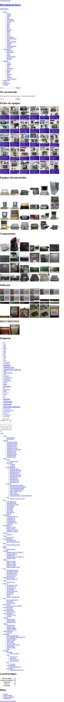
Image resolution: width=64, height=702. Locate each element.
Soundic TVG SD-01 (12, 530)
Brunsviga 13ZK (14, 653)
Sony (8, 34)
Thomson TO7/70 (11, 622)
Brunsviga (9, 652)
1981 (4, 343)
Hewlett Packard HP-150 (13, 542)
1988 (4, 354)
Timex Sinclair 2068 (12, 591)
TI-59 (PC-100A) (11, 615)
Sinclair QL (10, 594)
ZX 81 (8, 595)
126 (15, 680)
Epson (8, 23)
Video (8, 53)
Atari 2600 (6, 376)
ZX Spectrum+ (11, 589)
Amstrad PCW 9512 (12, 445)
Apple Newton (14, 461)
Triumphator (10, 668)
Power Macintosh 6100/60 (17, 488)
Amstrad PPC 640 (11, 452)
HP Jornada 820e (11, 540)
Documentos (6, 80)
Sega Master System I (12, 570)
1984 (4, 348)
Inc (4, 388)
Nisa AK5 (12, 664)
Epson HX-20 (10, 537)
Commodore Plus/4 (12, 522)
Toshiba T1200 (11, 627)
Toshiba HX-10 (11, 625)
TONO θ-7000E (11, 647)
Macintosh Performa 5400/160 (18, 486)
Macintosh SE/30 (14, 473)
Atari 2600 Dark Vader (13, 504)
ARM (8, 460)
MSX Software (6, 392)
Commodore (10, 19)
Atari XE (9, 513)
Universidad (6, 411)
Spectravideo (10, 37)
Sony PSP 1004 (11, 603)
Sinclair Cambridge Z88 (13, 597)
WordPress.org (7, 698)
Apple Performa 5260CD (16, 485)
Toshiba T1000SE (11, 628)
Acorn (8, 13)
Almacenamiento (11, 56)
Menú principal (4, 9)
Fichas (5, 12)
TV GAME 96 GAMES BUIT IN (16, 637)
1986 (4, 351)
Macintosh (6, 389)
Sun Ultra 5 (10, 609)
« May (1, 433)
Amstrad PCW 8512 (12, 443)
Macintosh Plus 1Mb (15, 475)
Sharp (4, 580)
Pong (4, 395)
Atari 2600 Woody (11, 503)
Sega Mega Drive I (12, 573)
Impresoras (9, 58)
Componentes (7, 49)
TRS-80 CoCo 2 (11, 612)
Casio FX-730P (11, 640)
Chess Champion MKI (13, 635)
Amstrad (9, 15)
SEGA (8, 32)
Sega (4, 397)
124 (15, 678)
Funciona (7, 386)
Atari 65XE (10, 509)
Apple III (12, 464)
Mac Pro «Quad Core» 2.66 (17, 498)
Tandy (8, 40)
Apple (8, 16)
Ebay (5, 384)
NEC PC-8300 (10, 643)
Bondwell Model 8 (12, 638)
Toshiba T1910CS (11, 629)
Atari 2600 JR (10, 506)
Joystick (9, 59)
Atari (8, 18)
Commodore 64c (11, 521)
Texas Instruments (11, 41)
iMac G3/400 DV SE (15, 491)
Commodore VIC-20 (12, 516)
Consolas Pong (11, 21)
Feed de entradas (7, 695)
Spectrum (9, 74)
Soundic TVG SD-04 (12, 531)
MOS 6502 (10, 463)
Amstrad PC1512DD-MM (14, 449)
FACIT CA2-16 (14, 661)
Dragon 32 (9, 534)
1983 (4, 346)
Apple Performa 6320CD (16, 489)
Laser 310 (9, 632)
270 (15, 683)
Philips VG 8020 (11, 562)
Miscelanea (10, 47)
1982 (4, 345)
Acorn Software (6, 362)
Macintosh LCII (14, 479)
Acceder (5, 694)
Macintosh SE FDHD (16, 470)
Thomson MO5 (11, 619)
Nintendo (9, 29)
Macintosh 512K (14, 469)
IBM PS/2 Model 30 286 (13, 545)
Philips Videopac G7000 (13, 567)
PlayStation (10, 601)
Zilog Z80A (6, 416)
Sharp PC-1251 (11, 582)
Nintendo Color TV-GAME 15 (15, 552)
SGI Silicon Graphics (9, 577)
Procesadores (10, 52)
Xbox (8, 649)
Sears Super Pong (11, 501)
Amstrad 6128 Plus (12, 454)
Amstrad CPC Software (12, 369)
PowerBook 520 (14, 482)
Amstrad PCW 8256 (12, 442)
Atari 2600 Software (7, 377)
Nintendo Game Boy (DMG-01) (15, 556)
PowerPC (9, 483)
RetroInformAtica (10, 4)
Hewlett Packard (7, 539)
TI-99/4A (9, 616)
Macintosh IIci (14, 478)
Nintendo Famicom (12, 554)
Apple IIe (12, 466)
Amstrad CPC (8, 367)
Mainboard (9, 50)
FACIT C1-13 (14, 656)
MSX (8, 28)
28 (14, 682)
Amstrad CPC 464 (11, 446)
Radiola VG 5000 (11, 565)
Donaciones (6, 83)
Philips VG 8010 (11, 561)
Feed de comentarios (8, 697)
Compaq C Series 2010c (13, 644)
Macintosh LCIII (14, 481)
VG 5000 (5, 413)
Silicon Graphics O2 (12, 579)
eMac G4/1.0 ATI (14, 494)
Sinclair (9, 35)
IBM (8, 25)
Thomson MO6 (11, 621)
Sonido (8, 55)
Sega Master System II (12, 571)
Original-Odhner (11, 665)
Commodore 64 (11, 519)
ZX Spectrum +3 (11, 588)
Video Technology (11, 46)
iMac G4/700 (13, 492)
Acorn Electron (11, 437)
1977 (4, 342)
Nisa (8, 662)
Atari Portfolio (10, 512)
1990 (4, 357)
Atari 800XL (10, 507)
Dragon (9, 22)
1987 (4, 353)
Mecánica (5, 650)
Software (5, 61)
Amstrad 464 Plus (11, 455)
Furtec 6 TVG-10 (11, 527)
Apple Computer (7, 373)
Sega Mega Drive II (12, 574)
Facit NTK (13, 658)
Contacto (5, 85)
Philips (8, 31)
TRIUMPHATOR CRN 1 (17, 670)
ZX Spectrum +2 (11, 586)
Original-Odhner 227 (15, 667)
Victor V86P (10, 641)
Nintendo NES (10, 555)
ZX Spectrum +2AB (12, 585)
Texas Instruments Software (8, 410)
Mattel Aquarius (11, 549)
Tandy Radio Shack (8, 610)
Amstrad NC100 (11, 457)
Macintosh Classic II (15, 476)
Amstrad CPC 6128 (12, 448)
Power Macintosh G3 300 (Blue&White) (20, 495)
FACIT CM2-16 (14, 659)
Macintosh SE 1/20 (15, 472)
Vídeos (5, 82)
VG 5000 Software (7, 414)
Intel (8, 497)
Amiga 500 (10, 524)
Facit (8, 655)
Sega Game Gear (11, 576)
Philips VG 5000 (11, 564)
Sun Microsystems (11, 38)
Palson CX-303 (11, 528)
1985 (4, 350)
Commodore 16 (11, 518)
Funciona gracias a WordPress (8, 701)
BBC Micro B (10, 439)
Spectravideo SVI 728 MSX (14, 606)
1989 (4, 356)
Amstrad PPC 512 (11, 451)
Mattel (8, 26)
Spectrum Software (11, 406)
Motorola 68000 (11, 467)
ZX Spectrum (10, 592)
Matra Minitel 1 (11, 646)
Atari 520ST (10, 510)
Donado (5, 382)
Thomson (9, 43)
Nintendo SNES (11, 558)
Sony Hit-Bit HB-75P (12, 600)
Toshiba (9, 44)
